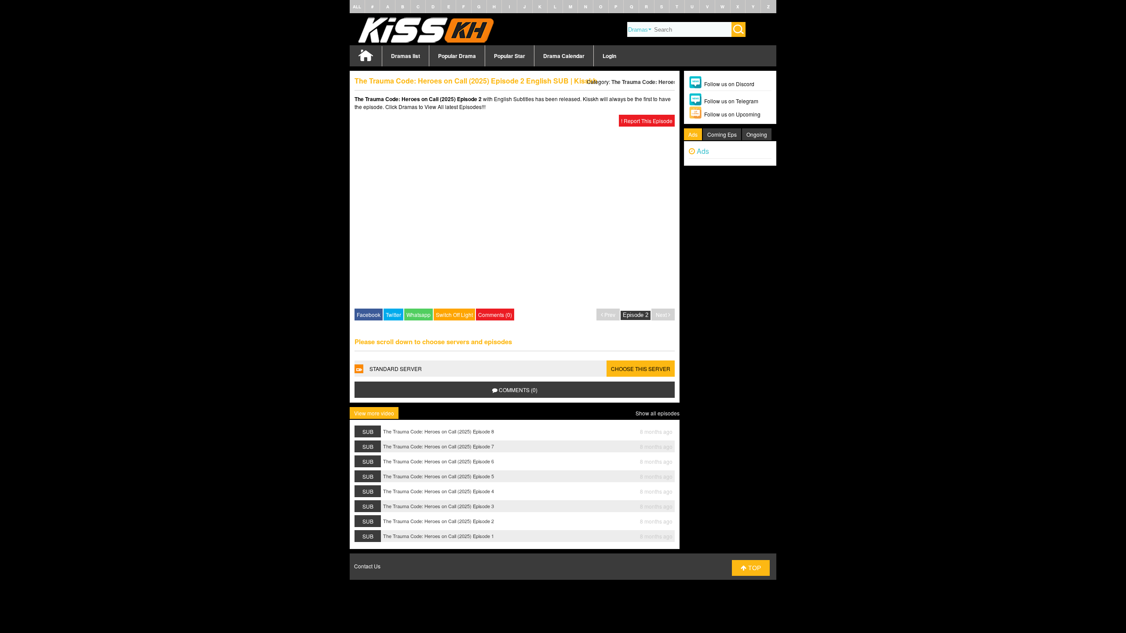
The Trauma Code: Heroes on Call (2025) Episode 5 (438, 476)
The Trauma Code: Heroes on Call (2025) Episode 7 (438, 446)
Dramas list (405, 56)
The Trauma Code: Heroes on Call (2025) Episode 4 (438, 491)
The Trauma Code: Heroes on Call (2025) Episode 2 (438, 520)
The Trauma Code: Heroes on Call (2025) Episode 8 (438, 431)
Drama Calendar (564, 56)
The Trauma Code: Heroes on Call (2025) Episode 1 (438, 535)
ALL (357, 7)
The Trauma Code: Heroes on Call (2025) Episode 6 (438, 461)
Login (609, 56)
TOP (753, 567)
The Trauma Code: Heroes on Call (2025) (662, 82)
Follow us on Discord (729, 83)
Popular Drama (457, 56)
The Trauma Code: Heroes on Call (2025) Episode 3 (438, 505)
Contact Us (367, 566)
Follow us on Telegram (731, 101)
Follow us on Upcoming (732, 114)
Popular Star (509, 56)
